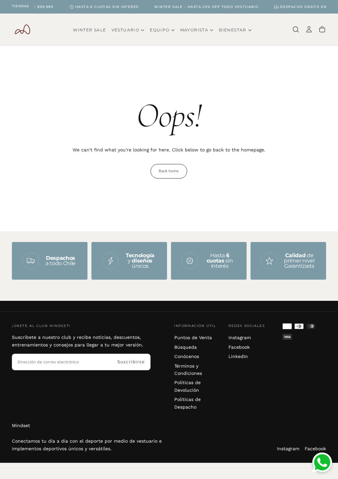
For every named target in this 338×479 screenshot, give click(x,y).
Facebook (239, 347)
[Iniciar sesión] (309, 29)
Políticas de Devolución (187, 386)
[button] (296, 29)
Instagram (239, 337)
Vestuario (126, 29)
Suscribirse (131, 362)
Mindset (21, 425)
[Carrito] (322, 29)
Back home (169, 171)
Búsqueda (185, 347)
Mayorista (194, 29)
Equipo (159, 29)
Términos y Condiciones (188, 369)
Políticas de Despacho (187, 403)
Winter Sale (89, 29)
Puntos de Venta (193, 337)
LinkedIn (238, 356)
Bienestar (233, 29)
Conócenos (186, 356)
